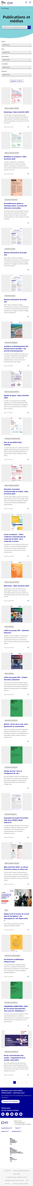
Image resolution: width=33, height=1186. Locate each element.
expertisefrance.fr (6, 1128)
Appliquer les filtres (16, 81)
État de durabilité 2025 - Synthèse (13, 444)
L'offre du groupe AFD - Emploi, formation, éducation (15, 679)
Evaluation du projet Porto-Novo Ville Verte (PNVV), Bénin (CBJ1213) (16, 820)
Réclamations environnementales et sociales (14, 1180)
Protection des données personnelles (21, 1170)
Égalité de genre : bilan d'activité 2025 (16, 397)
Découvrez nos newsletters (11, 1101)
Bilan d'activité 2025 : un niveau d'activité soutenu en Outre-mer (16, 868)
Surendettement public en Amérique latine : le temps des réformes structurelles (15, 206)
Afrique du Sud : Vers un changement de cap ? (13, 772)
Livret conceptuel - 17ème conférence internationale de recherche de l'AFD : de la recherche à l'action (14, 538)
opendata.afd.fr (16, 1131)
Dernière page (26, 1082)
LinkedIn (16, 1114)
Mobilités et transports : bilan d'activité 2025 (15, 158)
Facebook (2, 1114)
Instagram (20, 1114)
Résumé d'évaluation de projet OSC (15, 254)
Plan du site (7, 1183)
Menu (30, 2)
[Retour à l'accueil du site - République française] (11, 3)
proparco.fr (4, 1131)
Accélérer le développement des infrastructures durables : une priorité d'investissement (16, 349)
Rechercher (26, 2)
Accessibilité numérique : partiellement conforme (16, 1177)
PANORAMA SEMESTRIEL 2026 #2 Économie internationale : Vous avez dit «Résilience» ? (16, 1009)
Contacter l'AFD (7, 1170)
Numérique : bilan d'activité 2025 (16, 112)
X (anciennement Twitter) (7, 1114)
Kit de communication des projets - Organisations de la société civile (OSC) (14, 1058)
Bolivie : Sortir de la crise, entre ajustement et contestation (16, 725)
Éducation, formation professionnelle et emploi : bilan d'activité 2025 (16, 491)
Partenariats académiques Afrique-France (14, 961)
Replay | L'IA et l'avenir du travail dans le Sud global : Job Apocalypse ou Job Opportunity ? (16, 917)
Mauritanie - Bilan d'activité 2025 (16, 586)
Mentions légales (16, 1173)
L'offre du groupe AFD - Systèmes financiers (16, 632)
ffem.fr (17, 1128)
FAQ (27, 1180)
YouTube (11, 1114)
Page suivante (22, 1082)
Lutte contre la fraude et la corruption (20, 1183)
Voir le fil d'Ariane (5, 8)
